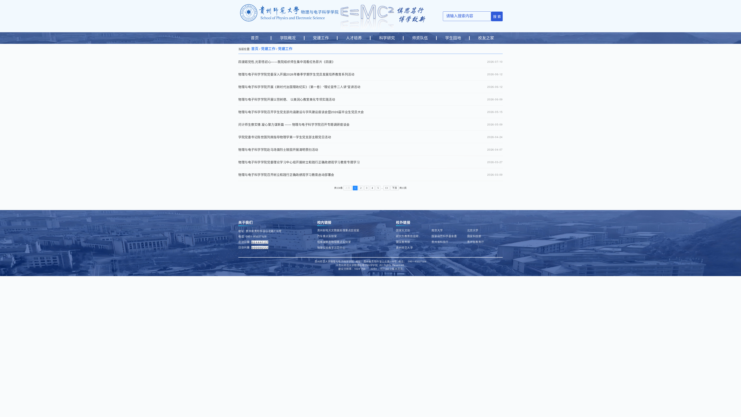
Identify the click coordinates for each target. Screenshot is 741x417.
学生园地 (453, 38)
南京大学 (437, 230)
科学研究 (387, 38)
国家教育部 (403, 242)
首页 (255, 38)
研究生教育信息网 (407, 236)
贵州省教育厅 (475, 242)
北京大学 (472, 230)
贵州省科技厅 (439, 242)
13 (386, 188)
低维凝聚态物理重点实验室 (334, 242)
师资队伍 (420, 38)
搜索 (497, 16)
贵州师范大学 (404, 247)
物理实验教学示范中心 (331, 247)
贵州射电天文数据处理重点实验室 (338, 230)
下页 (394, 188)
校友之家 (486, 38)
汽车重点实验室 (327, 236)
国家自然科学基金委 (444, 236)
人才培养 (354, 38)
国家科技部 (474, 236)
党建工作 (321, 38)
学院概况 (288, 38)
